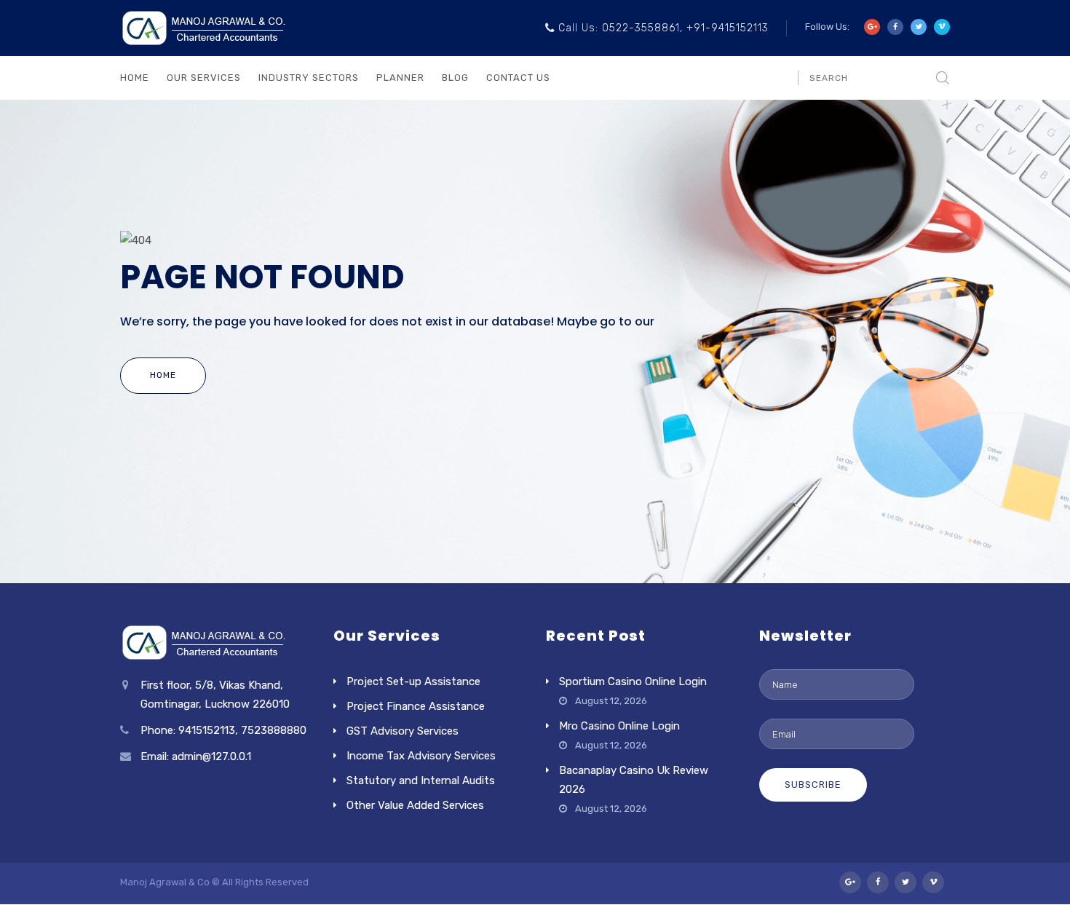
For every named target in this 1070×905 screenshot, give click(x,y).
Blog (455, 77)
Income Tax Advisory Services (421, 755)
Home (134, 77)
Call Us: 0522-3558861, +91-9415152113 (663, 28)
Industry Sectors (308, 77)
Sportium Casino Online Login (633, 681)
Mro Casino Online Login (619, 725)
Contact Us (518, 77)
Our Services (204, 77)
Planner (400, 77)
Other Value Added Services (415, 805)
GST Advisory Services (402, 731)
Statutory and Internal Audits (420, 780)
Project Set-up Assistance (413, 681)
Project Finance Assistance (415, 706)
